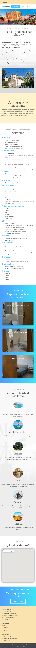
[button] (18, 2)
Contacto (5, 2)
